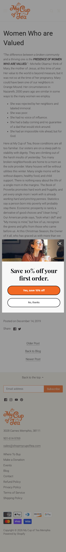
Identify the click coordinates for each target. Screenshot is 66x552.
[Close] (60, 243)
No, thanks (34, 302)
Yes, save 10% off (34, 290)
